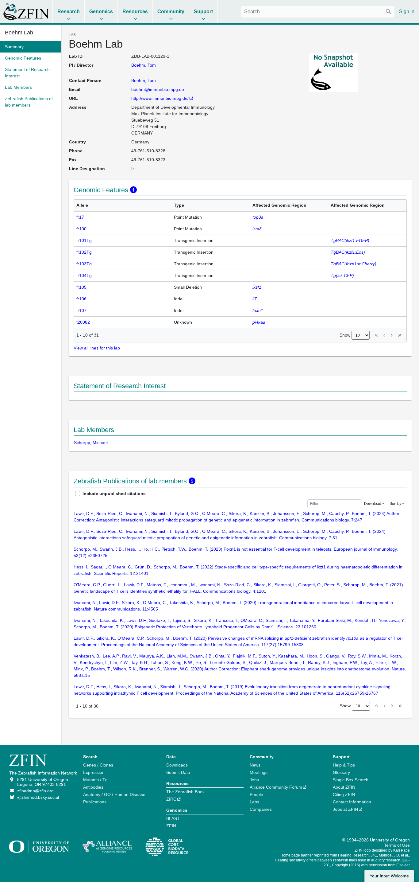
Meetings (258, 772)
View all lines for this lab (97, 347)
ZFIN (171, 825)
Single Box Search (350, 779)
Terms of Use (397, 845)
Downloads (177, 765)
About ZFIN (344, 787)
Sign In (406, 11)
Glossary (341, 772)
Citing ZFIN (344, 794)
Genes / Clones (98, 765)
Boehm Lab (19, 32)
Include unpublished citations (114, 493)
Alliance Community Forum (276, 787)
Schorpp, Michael (91, 442)
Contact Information (352, 801)
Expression (94, 772)
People (256, 794)
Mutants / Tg (95, 779)
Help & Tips (344, 765)
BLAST (173, 818)
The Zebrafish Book (185, 791)
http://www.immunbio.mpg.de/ (160, 98)
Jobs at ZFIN (345, 809)
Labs (254, 801)
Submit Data (178, 772)
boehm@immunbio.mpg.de (157, 89)
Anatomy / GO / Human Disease (114, 794)
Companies (261, 809)
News (255, 765)
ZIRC (171, 799)
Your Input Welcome (389, 876)
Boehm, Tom (143, 65)
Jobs (254, 779)
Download (372, 503)
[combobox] (317, 12)
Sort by (395, 503)
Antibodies (93, 787)
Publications (94, 801)
